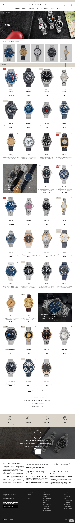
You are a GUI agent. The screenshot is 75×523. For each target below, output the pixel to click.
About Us (58, 8)
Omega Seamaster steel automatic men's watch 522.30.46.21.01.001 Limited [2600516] (46, 93)
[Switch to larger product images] (2, 64)
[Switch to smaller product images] (4, 64)
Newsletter (45, 496)
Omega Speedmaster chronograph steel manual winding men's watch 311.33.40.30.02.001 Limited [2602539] (28, 384)
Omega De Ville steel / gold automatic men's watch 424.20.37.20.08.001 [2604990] (11, 319)
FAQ (65, 498)
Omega (9, 12)
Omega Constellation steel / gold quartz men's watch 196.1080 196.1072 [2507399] (11, 158)
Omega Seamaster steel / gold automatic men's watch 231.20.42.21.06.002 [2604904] (46, 384)
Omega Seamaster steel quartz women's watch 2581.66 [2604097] (28, 222)
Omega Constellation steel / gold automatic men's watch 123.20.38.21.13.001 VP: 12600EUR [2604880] (29, 255)
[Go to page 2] (45, 390)
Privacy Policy (46, 500)
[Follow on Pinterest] (8, 515)
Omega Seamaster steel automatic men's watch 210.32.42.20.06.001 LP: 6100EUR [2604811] (64, 287)
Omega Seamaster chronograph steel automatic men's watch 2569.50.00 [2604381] (46, 126)
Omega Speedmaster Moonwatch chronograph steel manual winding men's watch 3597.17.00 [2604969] (11, 351)
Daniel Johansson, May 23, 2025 (37, 406)
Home (3, 12)
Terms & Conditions (47, 498)
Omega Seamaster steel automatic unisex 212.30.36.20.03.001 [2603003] (64, 126)
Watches (17, 8)
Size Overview (67, 502)
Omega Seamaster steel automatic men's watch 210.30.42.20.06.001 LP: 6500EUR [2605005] (10, 255)
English (59, 5)
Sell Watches (31, 8)
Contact (28, 498)
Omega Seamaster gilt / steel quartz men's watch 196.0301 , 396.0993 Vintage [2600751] (28, 351)
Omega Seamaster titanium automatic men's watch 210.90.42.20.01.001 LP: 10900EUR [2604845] (46, 351)
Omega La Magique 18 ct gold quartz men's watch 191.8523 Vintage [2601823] (64, 158)
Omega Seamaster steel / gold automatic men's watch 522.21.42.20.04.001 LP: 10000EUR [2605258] (46, 255)
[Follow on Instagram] (6, 515)
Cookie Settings (46, 508)
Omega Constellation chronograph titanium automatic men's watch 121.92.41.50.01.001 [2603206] (46, 158)
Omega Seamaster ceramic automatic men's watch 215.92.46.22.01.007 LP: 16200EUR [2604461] (11, 126)
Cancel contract (46, 506)
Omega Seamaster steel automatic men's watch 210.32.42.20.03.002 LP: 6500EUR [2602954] (28, 126)
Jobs (28, 496)
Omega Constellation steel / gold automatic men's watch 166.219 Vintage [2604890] (28, 319)
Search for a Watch (68, 496)
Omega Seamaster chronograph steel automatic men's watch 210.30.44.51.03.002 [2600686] (10, 93)
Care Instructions (67, 506)
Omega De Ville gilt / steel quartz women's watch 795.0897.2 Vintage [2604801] (64, 222)
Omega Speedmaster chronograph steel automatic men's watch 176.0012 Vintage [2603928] (28, 287)
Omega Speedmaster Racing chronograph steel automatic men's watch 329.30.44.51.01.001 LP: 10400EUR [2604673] (10, 384)
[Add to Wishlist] (17, 68)
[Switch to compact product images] (5, 64)
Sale (37, 8)
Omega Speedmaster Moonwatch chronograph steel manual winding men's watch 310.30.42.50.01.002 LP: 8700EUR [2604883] (46, 287)
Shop (6, 12)
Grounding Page (46, 494)
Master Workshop (44, 8)
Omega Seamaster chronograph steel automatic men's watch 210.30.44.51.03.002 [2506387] (10, 222)
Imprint (44, 502)
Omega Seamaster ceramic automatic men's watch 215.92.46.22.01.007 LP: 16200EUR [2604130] (29, 93)
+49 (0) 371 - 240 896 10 (8, 495)
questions (46, 482)
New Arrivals (24, 8)
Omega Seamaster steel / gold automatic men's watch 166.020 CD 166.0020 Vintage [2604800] (64, 255)
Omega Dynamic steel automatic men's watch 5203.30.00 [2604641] (64, 93)
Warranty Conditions (68, 508)
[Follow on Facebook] (3, 515)
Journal (52, 8)
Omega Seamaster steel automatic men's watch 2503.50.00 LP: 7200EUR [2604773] (46, 222)
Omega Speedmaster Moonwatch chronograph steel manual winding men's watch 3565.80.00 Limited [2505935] (64, 190)
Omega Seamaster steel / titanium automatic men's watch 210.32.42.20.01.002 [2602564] (46, 190)
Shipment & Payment (68, 500)
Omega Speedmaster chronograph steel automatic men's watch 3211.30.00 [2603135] (64, 351)
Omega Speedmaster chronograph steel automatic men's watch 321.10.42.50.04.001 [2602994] (28, 158)
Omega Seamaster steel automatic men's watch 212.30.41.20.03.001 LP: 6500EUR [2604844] (10, 287)
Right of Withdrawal (47, 504)
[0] (64, 5)
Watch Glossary (67, 504)
